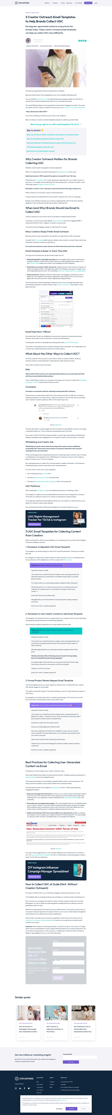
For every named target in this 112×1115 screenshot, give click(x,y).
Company (52, 1081)
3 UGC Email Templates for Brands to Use (40, 147)
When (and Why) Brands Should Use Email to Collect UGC (45, 139)
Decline (83, 1108)
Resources (39, 1092)
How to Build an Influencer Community (70, 1087)
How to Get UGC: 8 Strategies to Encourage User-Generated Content (28, 1029)
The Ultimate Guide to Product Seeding (70, 1090)
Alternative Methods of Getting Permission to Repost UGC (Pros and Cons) (51, 143)
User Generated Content (46, 46)
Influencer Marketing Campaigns (62, 46)
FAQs (51, 1087)
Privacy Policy (63, 1100)
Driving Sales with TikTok (67, 1081)
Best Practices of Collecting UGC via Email (41, 151)
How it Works (40, 1084)
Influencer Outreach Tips (32, 46)
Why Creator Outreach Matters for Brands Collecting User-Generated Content (53, 135)
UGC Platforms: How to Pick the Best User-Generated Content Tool (82, 1029)
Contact (52, 1084)
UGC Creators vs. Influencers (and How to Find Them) (54, 1029)
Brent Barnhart (38, 40)
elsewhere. (74, 107)
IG (50, 473)
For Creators (40, 1090)
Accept (71, 1108)
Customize (59, 1108)
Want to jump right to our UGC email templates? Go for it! (54, 124)
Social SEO (63, 1084)
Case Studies (40, 1087)
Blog (38, 1081)
